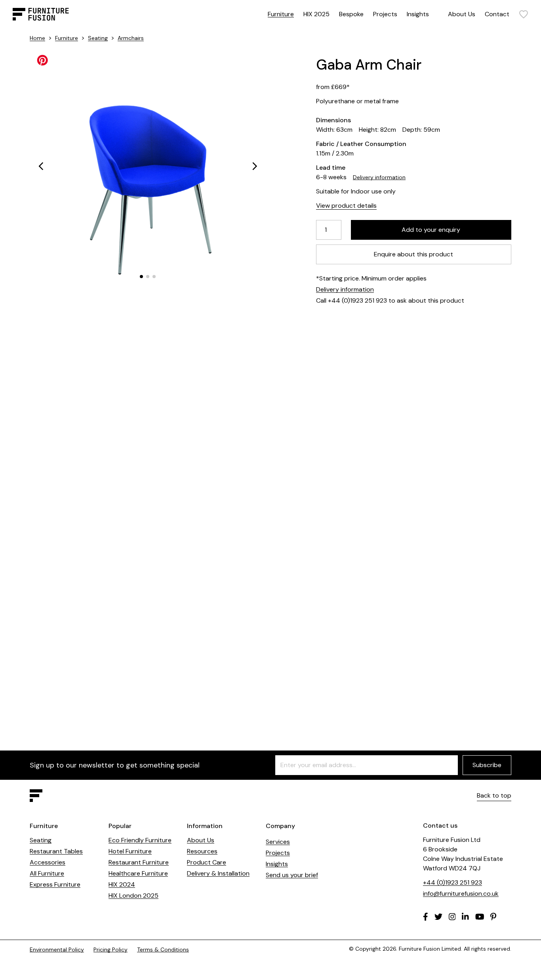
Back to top (494, 795)
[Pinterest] (493, 917)
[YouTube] (479, 917)
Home (37, 38)
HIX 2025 (316, 14)
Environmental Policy (57, 949)
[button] (41, 166)
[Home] (41, 14)
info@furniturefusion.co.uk (461, 893)
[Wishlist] (523, 14)
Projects (385, 14)
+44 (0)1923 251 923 (452, 882)
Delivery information (379, 177)
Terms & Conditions (163, 949)
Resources (202, 851)
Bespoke (351, 14)
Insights (418, 14)
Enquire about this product (413, 254)
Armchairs (131, 38)
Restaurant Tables (56, 851)
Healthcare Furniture (138, 873)
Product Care (206, 862)
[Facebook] (425, 917)
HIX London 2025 (133, 895)
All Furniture (47, 873)
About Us (461, 14)
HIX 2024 (122, 884)
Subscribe (486, 765)
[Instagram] (452, 917)
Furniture (281, 14)
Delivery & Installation (218, 873)
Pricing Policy (110, 949)
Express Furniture (55, 884)
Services (278, 842)
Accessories (47, 862)
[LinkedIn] (465, 917)
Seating (98, 38)
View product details (346, 205)
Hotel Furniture (130, 851)
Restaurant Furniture (139, 862)
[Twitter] (438, 917)
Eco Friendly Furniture (140, 840)
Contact (497, 14)
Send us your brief (292, 875)
